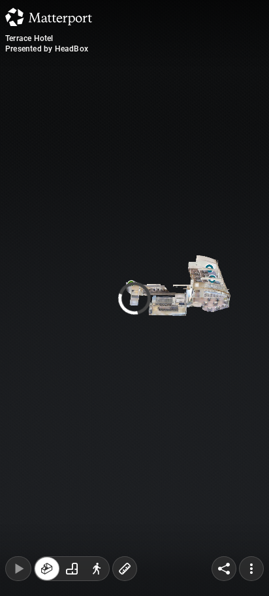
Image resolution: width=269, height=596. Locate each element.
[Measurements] (124, 568)
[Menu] (251, 568)
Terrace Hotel (29, 38)
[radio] (47, 568)
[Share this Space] (224, 568)
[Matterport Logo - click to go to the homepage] (49, 17)
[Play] (18, 568)
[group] (72, 568)
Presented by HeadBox (46, 48)
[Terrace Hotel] (134, 298)
